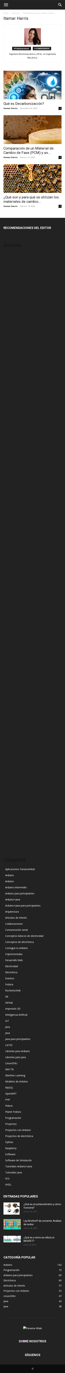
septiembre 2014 (12, 649)
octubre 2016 (10, 530)
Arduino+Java (12, 899)
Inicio (6, 13)
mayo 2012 (9, 785)
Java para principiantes (17, 1039)
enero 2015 (9, 629)
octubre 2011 (10, 821)
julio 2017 (8, 493)
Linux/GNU (11, 1063)
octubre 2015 (10, 582)
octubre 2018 (10, 447)
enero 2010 (9, 842)
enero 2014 (9, 691)
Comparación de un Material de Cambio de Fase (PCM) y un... (28, 150)
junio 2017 (9, 499)
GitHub (9, 1002)
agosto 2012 (10, 769)
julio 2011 (8, 837)
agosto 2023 (10, 311)
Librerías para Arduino (17, 1051)
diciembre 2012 (12, 759)
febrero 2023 (10, 337)
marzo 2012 (10, 795)
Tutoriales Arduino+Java (18, 1166)
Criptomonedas (14, 954)
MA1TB (9, 1069)
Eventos (9, 978)
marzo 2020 (10, 415)
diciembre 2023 (12, 291)
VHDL (8, 1184)
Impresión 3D (12, 1008)
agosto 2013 (10, 717)
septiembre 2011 (12, 826)
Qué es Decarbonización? (23, 104)
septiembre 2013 (12, 712)
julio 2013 (8, 722)
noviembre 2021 (12, 369)
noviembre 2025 (12, 254)
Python (9, 1142)
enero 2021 (9, 389)
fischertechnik (13, 990)
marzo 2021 (10, 384)
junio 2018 (9, 457)
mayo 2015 (9, 608)
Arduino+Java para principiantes (23, 905)
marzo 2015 (10, 618)
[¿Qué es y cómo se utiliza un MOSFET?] (12, 1239)
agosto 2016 (10, 540)
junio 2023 (9, 317)
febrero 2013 (10, 748)
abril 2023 (8, 327)
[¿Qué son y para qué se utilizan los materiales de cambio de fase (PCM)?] (32, 178)
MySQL (9, 1087)
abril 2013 (8, 738)
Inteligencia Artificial (16, 1014)
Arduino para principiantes (19, 893)
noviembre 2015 (12, 577)
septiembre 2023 (12, 306)
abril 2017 (8, 509)
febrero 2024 (10, 280)
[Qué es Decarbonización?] (32, 85)
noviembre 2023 (12, 296)
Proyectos (11, 1124)
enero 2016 (9, 566)
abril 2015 (8, 613)
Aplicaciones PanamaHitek (20, 869)
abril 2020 (8, 410)
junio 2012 (9, 779)
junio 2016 (9, 551)
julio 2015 (8, 597)
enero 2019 (9, 436)
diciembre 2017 (12, 473)
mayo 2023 (9, 322)
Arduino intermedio (16, 887)
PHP (7, 1099)
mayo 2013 (9, 733)
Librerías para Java (15, 1057)
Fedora (9, 984)
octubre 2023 (10, 301)
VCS (7, 1178)
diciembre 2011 (12, 811)
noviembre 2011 (12, 816)
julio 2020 (8, 405)
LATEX (8, 1045)
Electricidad (11, 966)
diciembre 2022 (12, 348)
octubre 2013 (10, 707)
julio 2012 (8, 774)
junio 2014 (9, 665)
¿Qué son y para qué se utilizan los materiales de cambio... (31, 199)
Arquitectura (12, 911)
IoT (7, 1020)
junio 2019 (9, 431)
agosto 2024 (10, 275)
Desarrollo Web (14, 960)
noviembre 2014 (12, 639)
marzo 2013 (10, 743)
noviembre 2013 (12, 701)
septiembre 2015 (12, 587)
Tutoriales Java (13, 1172)
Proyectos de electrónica (19, 1136)
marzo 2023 (10, 332)
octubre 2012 (10, 764)
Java (7, 1026)
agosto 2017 (10, 488)
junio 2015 (9, 603)
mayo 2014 (9, 670)
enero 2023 (9, 343)
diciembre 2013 (12, 696)
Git (6, 996)
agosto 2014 (10, 655)
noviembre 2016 (12, 525)
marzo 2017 (10, 514)
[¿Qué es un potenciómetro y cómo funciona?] (11, 1208)
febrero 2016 (10, 561)
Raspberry (10, 1148)
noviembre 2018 (12, 441)
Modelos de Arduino (16, 1081)
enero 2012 (9, 805)
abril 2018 (8, 462)
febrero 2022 (10, 363)
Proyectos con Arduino (18, 1130)
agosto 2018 (10, 452)
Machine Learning (15, 1075)
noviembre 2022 (12, 353)
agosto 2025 (10, 265)
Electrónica (11, 972)
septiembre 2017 (12, 483)
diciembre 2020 (12, 395)
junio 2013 (9, 727)
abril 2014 (8, 675)
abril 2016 (8, 556)
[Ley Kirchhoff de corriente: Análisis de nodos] (12, 1224)
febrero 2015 (10, 623)
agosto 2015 (10, 592)
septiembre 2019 (12, 426)
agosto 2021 (10, 374)
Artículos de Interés (16, 917)
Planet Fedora (13, 1111)
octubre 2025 (10, 259)
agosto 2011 (10, 831)
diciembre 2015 (12, 571)
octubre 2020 (10, 400)
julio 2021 (8, 379)
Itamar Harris (10, 108)
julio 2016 (8, 545)
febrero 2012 (10, 800)
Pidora (8, 1105)
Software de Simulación (18, 1160)
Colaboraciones (14, 923)
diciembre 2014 (12, 634)
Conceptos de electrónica (19, 942)
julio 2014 (8, 660)
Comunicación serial (16, 929)
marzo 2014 (10, 681)
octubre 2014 (10, 644)
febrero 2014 (10, 686)
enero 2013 (9, 753)
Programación (13, 1117)
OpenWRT (11, 1093)
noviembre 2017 (12, 478)
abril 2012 (8, 790)
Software (10, 1154)
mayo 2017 (9, 504)
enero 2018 (9, 467)
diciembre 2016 (12, 519)
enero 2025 (9, 270)
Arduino (9, 875)
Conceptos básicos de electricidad (24, 936)
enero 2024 (9, 285)
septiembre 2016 (12, 535)
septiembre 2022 (12, 358)
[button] (5, 5)
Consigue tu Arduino (16, 948)
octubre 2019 (10, 421)
